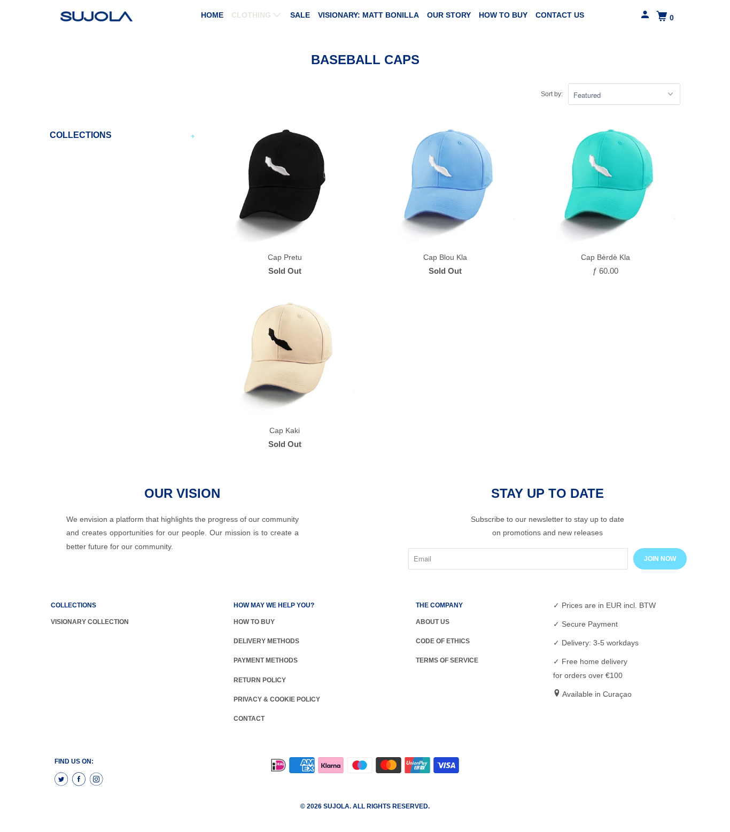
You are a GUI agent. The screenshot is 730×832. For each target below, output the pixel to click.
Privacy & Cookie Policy (277, 699)
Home (212, 15)
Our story (449, 15)
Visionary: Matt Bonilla (368, 15)
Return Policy (260, 680)
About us (432, 622)
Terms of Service (447, 660)
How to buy (503, 15)
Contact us (559, 15)
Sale (300, 15)
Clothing (252, 15)
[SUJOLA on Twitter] (63, 780)
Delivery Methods (266, 641)
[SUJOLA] (98, 17)
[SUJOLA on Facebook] (80, 780)
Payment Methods (266, 660)
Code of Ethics (443, 641)
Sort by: (552, 94)
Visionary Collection (90, 622)
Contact (249, 718)
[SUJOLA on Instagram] (98, 780)
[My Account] (646, 14)
